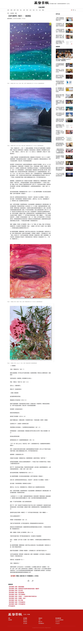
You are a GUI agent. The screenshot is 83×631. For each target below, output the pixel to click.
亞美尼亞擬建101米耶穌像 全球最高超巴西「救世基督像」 (60, 114)
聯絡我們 (25, 621)
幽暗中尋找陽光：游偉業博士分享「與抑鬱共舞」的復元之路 (60, 36)
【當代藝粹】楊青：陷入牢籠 (15, 600)
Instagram (58, 623)
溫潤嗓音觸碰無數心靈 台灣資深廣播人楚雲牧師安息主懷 (60, 144)
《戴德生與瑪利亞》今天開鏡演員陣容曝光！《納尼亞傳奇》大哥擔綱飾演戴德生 (60, 150)
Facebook (58, 621)
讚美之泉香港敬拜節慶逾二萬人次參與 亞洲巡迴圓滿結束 (60, 169)
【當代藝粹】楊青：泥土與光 (15, 590)
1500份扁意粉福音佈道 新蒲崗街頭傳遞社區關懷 (60, 65)
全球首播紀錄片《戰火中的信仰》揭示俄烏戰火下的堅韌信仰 (60, 25)
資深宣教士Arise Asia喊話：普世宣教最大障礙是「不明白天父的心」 (60, 132)
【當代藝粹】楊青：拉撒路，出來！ (17, 598)
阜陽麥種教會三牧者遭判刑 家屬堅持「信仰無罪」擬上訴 (60, 42)
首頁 (8, 10)
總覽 (11, 10)
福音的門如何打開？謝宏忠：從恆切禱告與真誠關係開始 (60, 76)
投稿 (39, 620)
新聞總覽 (10, 620)
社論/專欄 (41, 7)
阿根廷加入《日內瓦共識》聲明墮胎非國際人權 (60, 71)
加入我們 (25, 623)
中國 (33, 10)
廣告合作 (40, 621)
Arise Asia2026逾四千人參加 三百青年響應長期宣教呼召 (60, 174)
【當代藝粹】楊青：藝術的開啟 (16, 587)
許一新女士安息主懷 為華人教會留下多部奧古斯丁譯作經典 (60, 163)
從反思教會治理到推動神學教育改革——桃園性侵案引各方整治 (60, 138)
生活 (40, 10)
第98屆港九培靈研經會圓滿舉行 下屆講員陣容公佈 (60, 157)
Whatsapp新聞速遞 (59, 620)
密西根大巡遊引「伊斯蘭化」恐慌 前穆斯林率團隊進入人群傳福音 (60, 102)
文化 (37, 10)
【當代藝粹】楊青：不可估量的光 (16, 602)
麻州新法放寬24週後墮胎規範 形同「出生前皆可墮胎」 (60, 96)
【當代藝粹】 (13, 576)
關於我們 (25, 620)
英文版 (24, 614)
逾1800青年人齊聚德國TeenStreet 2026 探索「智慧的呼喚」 (63, 60)
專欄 (16, 13)
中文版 (28, 614)
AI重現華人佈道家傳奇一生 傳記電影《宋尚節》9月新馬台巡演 (60, 30)
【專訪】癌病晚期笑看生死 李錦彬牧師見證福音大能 (60, 19)
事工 (21, 10)
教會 (18, 10)
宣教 (24, 10)
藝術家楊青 (9, 18)
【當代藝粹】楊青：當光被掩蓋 (16, 592)
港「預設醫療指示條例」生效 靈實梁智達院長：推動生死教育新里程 (60, 89)
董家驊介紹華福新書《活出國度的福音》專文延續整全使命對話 (60, 83)
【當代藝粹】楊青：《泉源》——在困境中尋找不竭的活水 (22, 596)
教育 (27, 10)
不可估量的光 (11, 606)
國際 (14, 10)
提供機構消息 (41, 623)
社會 (30, 10)
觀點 (43, 10)
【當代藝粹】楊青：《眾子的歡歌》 (17, 594)
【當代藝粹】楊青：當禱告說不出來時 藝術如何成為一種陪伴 (23, 588)
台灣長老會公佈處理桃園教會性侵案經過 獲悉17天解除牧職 (60, 120)
